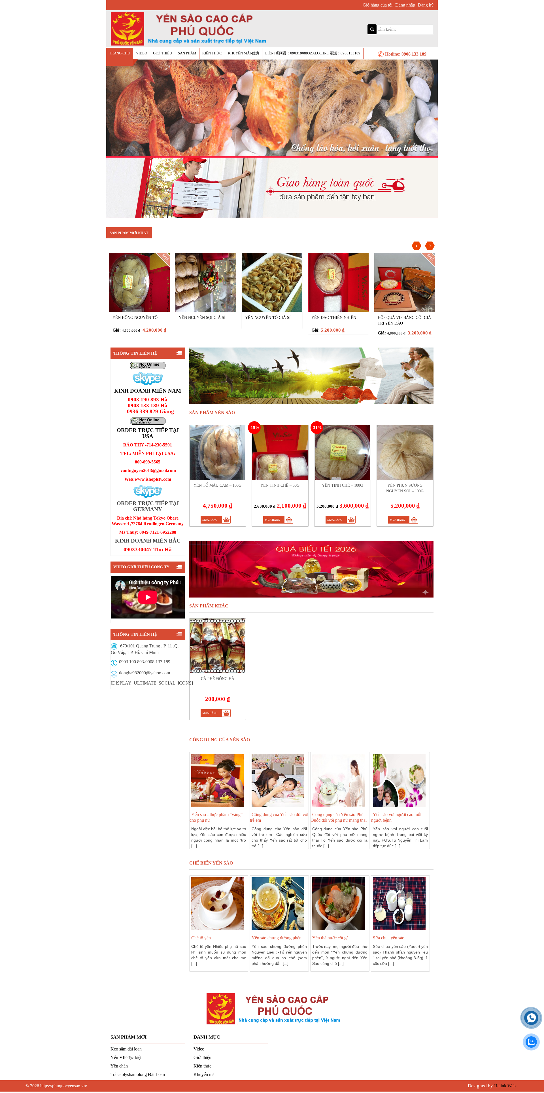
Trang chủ (119, 53)
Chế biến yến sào (211, 863)
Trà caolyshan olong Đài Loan (137, 1074)
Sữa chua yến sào (388, 937)
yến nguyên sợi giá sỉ (135, 317)
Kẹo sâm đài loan (126, 1049)
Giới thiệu (162, 53)
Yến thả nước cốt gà (330, 937)
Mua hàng (209, 519)
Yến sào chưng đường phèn (276, 937)
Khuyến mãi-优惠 (243, 53)
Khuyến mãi (205, 1074)
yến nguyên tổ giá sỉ (201, 317)
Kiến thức (212, 53)
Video (141, 53)
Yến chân (119, 1066)
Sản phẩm (187, 53)
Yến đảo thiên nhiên (267, 317)
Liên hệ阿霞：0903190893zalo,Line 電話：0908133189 (312, 53)
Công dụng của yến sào (219, 739)
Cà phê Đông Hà (394, 317)
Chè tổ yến (201, 937)
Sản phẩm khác (208, 605)
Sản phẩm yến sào (212, 412)
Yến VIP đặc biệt (125, 1057)
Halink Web (505, 1085)
